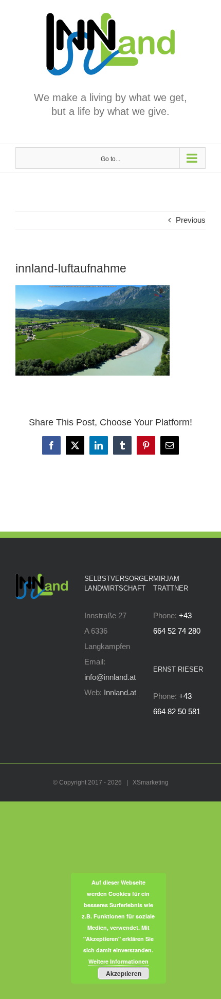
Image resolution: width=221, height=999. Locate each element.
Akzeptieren (123, 973)
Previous (191, 220)
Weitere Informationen (118, 961)
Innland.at (120, 692)
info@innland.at (110, 677)
